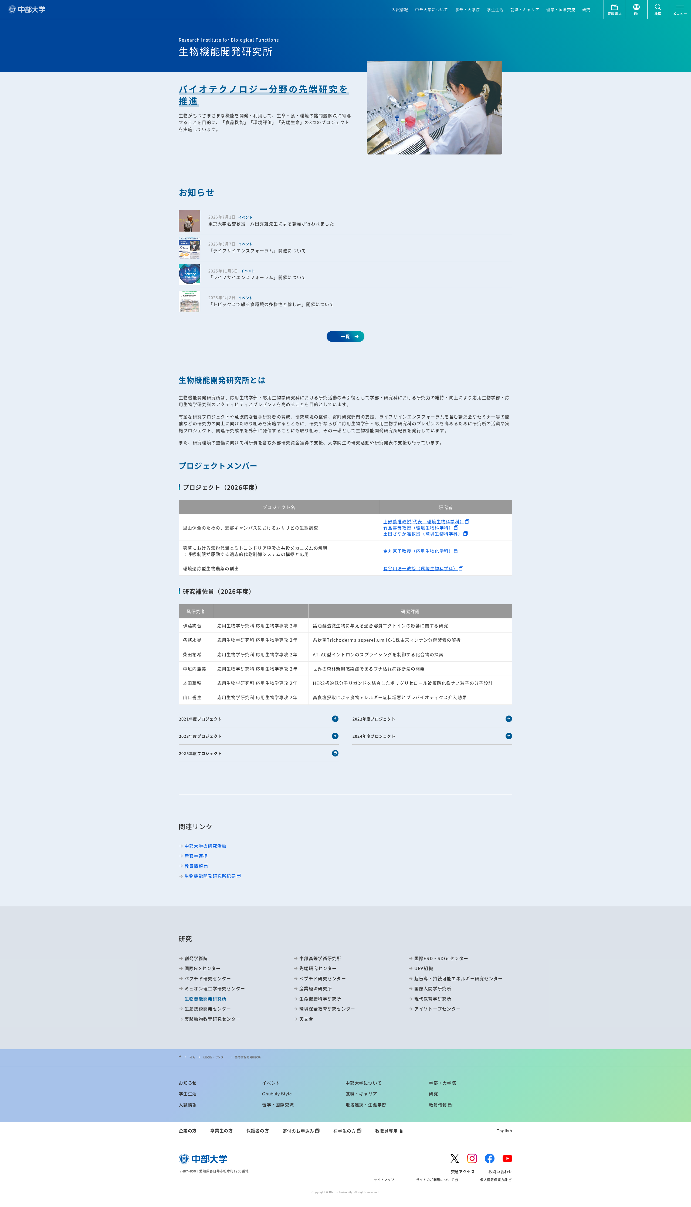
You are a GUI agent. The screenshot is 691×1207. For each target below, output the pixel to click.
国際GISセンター (203, 968)
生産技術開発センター (208, 1009)
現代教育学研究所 (433, 999)
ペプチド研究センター (208, 978)
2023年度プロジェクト (200, 736)
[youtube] (507, 1158)
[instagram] (472, 1158)
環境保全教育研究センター (327, 1009)
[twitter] (454, 1158)
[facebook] (489, 1158)
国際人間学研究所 (433, 988)
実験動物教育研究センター (213, 1019)
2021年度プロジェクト (200, 718)
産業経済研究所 (315, 988)
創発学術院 (196, 958)
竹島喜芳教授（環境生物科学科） (418, 527)
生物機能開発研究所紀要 (210, 876)
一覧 (345, 336)
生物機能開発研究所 (248, 1057)
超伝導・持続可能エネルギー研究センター (458, 978)
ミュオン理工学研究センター (215, 988)
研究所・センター (214, 1057)
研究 (192, 1057)
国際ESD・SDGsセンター (441, 958)
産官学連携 (196, 856)
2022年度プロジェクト (374, 718)
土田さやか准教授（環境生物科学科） (423, 533)
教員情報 (194, 866)
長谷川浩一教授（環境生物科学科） (420, 568)
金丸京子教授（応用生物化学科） (418, 551)
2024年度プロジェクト (374, 736)
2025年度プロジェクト (200, 753)
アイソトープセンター (437, 1009)
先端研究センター (318, 968)
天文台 (306, 1019)
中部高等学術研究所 (320, 958)
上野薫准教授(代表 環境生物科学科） (423, 521)
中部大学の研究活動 (205, 846)
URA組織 (423, 968)
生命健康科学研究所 (320, 999)
